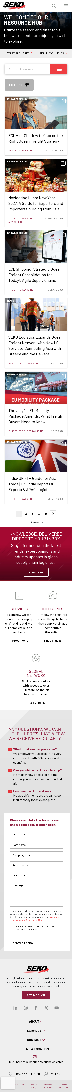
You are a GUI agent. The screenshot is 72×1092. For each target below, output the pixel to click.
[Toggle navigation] (66, 6)
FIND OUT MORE (36, 702)
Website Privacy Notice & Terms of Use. (34, 918)
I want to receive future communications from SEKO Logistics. (37, 928)
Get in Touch (36, 995)
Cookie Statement (64, 1086)
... (39, 513)
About (34, 1021)
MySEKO (55, 1073)
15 (46, 513)
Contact (34, 1040)
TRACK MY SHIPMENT (27, 1073)
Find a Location (36, 1049)
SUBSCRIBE (36, 572)
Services (34, 1030)
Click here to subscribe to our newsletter (36, 1062)
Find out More (19, 640)
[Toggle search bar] (54, 6)
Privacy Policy (33, 1086)
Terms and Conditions (48, 1086)
